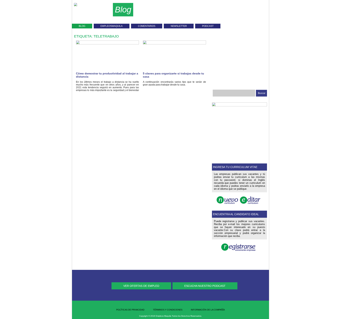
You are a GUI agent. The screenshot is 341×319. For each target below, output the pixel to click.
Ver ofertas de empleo (141, 285)
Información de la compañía (208, 310)
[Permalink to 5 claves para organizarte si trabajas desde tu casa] (174, 43)
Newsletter (179, 26)
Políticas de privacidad (130, 310)
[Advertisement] (210, 14)
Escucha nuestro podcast (205, 285)
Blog (82, 26)
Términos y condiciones (167, 310)
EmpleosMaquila (111, 26)
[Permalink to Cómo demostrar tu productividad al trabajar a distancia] (107, 43)
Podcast (208, 26)
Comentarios (146, 26)
